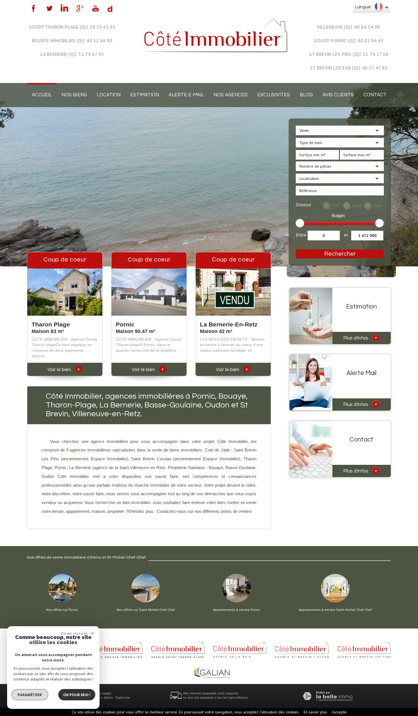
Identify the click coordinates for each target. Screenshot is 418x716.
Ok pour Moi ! (76, 694)
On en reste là (74, 633)
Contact (374, 94)
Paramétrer (30, 694)
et (346, 235)
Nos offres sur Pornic (62, 609)
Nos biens (74, 94)
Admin (108, 698)
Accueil (42, 94)
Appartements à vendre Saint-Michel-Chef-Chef (335, 609)
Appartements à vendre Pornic (236, 609)
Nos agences (231, 94)
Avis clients (338, 94)
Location (109, 94)
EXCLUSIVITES (273, 94)
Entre (301, 235)
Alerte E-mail (186, 94)
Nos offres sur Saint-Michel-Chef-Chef (146, 609)
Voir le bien (63, 369)
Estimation (144, 94)
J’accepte (339, 712)
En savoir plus (315, 712)
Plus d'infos (360, 337)
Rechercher (340, 254)
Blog (306, 94)
